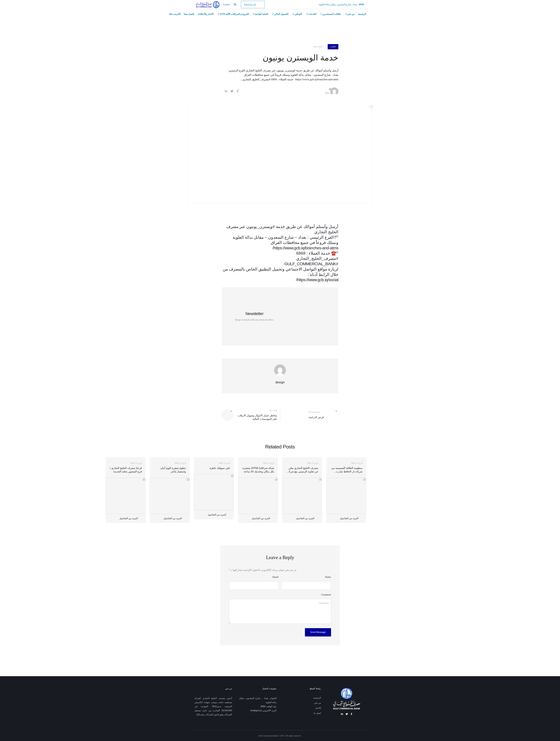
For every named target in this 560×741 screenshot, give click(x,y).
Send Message (318, 632)
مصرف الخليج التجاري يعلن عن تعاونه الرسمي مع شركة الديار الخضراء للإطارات (302, 472)
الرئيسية (317, 698)
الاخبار (318, 708)
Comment (326, 594)
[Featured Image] (346, 496)
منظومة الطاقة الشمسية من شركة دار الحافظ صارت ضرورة (346, 472)
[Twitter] (346, 714)
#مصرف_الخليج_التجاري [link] (317, 258)
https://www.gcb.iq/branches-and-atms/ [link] (305, 248)
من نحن (317, 703)
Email (276, 577)
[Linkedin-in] (342, 714)
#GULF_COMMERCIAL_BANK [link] (311, 264)
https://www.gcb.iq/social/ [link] (317, 280)
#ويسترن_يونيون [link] (260, 226)
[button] (253, 4)
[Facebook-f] (351, 714)
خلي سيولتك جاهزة (220, 468)
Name (328, 577)
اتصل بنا (317, 713)
